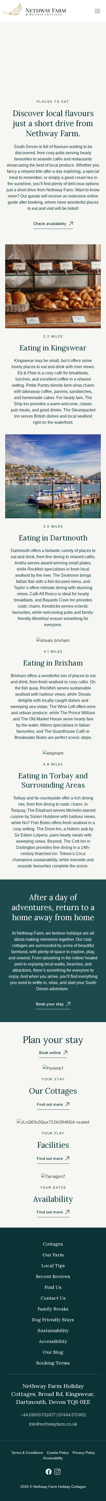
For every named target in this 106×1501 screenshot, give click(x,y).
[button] (97, 11)
